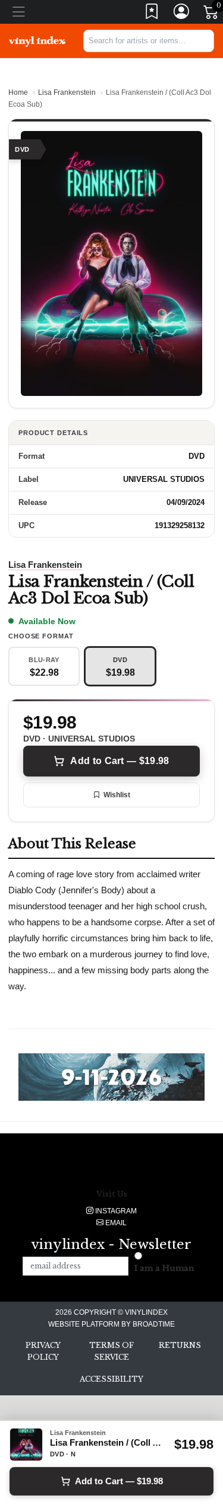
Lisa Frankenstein (67, 92)
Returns (180, 1345)
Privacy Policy (43, 1351)
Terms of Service (111, 1351)
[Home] (37, 41)
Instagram (115, 1211)
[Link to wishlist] (152, 13)
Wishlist (116, 795)
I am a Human (164, 1268)
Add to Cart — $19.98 (119, 761)
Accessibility (111, 1379)
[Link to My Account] (182, 13)
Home (18, 92)
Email (115, 1223)
